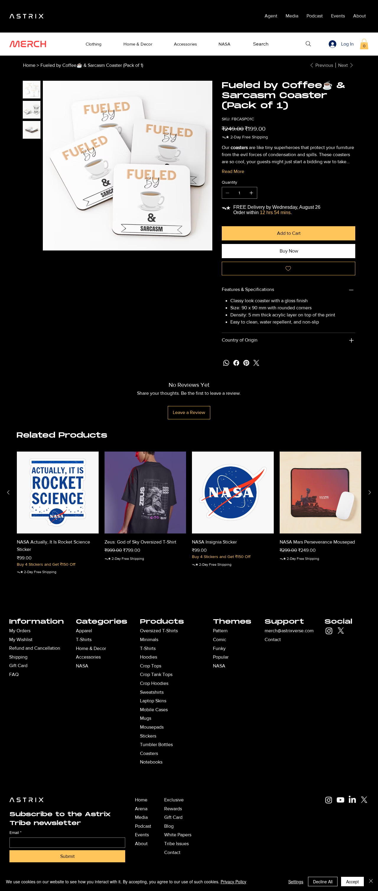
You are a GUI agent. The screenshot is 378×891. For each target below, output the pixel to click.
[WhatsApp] (226, 362)
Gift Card (18, 665)
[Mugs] (197, 718)
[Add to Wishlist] (288, 268)
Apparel (84, 630)
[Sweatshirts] (197, 692)
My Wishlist (20, 639)
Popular (221, 656)
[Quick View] (58, 492)
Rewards (173, 808)
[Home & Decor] (124, 648)
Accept (352, 881)
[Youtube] (340, 799)
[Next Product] (369, 492)
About (141, 843)
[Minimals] (197, 639)
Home (141, 799)
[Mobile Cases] (197, 709)
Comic (219, 639)
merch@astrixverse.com (289, 630)
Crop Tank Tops (156, 674)
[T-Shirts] (124, 639)
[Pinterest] (246, 362)
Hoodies (148, 656)
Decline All (323, 881)
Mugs (145, 718)
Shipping (18, 656)
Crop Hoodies (154, 683)
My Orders (19, 630)
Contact (273, 639)
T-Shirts (148, 648)
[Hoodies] (197, 657)
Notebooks (151, 761)
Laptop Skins (153, 700)
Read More (233, 171)
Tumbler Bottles (156, 744)
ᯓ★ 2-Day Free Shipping (36, 572)
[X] (340, 630)
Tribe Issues (176, 843)
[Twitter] (256, 362)
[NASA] (124, 666)
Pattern (220, 630)
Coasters (149, 753)
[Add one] (251, 193)
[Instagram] (329, 630)
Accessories (88, 656)
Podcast (143, 826)
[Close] (370, 881)
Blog (169, 826)
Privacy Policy (233, 881)
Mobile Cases (154, 709)
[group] (189, 520)
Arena (141, 808)
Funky (219, 648)
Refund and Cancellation (34, 648)
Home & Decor (91, 648)
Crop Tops (150, 665)
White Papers (177, 834)
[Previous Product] (8, 492)
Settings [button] (295, 881)
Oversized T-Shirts (159, 630)
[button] (93, 44)
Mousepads (152, 727)
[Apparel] (124, 630)
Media (141, 817)
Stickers (148, 735)
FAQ (14, 674)
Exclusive (174, 799)
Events (142, 834)
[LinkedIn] (352, 799)
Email (15, 832)
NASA (219, 665)
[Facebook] (236, 362)
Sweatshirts (152, 692)
